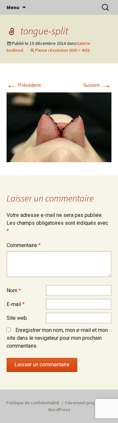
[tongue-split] (59, 127)
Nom (14, 290)
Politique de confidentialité (32, 403)
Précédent (24, 85)
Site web (17, 318)
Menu (13, 7)
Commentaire (24, 245)
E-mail (16, 304)
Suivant (97, 85)
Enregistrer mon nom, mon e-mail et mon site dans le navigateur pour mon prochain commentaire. (57, 338)
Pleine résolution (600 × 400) (62, 50)
